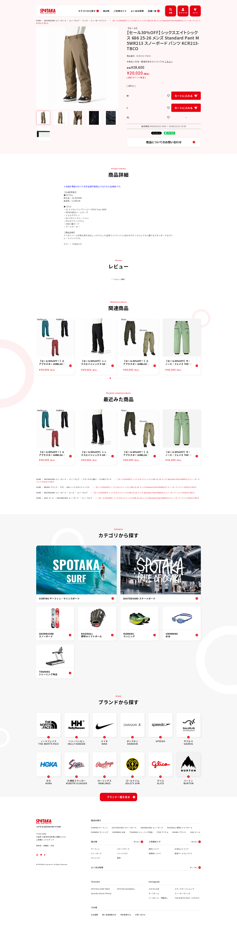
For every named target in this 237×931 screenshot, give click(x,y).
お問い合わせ (140, 914)
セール (71, 492)
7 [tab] (126, 378)
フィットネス (122, 853)
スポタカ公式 (154, 889)
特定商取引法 (125, 914)
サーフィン (95, 849)
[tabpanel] (55, 346)
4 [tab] (118, 378)
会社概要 (94, 914)
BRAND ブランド (50, 487)
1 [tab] (110, 378)
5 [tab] (121, 378)
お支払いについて (182, 849)
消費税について (155, 853)
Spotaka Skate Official (101, 893)
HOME (38, 20)
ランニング (95, 858)
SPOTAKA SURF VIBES (100, 889)
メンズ (85, 20)
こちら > (169, 61)
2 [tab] (113, 378)
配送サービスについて (183, 853)
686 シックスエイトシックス (78, 487)
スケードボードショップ (184, 889)
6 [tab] (124, 378)
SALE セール (49, 498)
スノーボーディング (182, 893)
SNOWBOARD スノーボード (55, 20)
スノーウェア (74, 20)
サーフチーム (154, 893)
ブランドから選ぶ (89, 479)
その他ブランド (105, 479)
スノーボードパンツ (98, 20)
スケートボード (123, 849)
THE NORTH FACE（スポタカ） (188, 898)
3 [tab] (115, 378)
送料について (154, 849)
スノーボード (96, 853)
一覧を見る (136, 842)
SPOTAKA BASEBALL (126, 889)
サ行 (62, 487)
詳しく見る (194, 867)
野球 (119, 858)
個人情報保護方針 (109, 914)
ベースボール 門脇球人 (158, 898)
